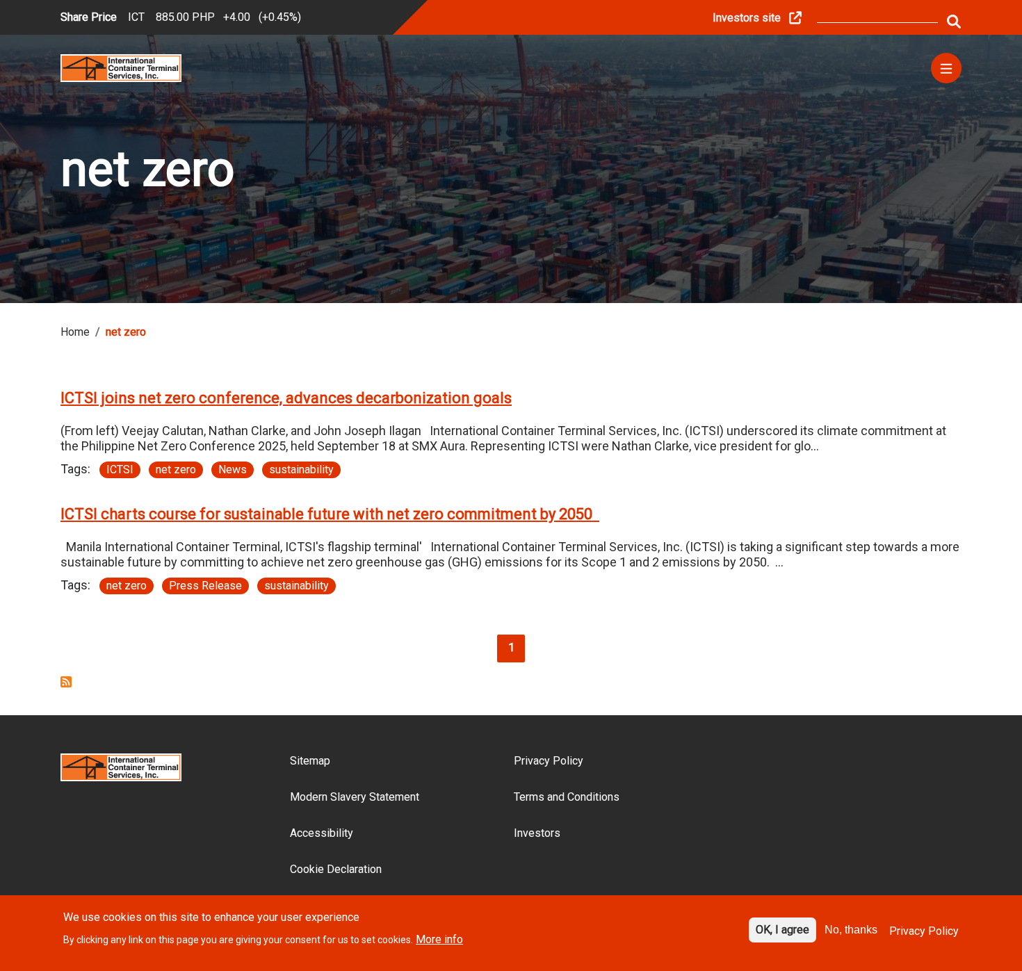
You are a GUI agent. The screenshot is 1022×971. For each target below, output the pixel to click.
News (232, 469)
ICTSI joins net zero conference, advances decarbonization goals (286, 398)
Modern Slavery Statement (354, 796)
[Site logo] (120, 67)
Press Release (205, 585)
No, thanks (851, 930)
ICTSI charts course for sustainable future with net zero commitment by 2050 (329, 514)
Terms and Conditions (566, 796)
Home (75, 331)
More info (439, 938)
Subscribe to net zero (66, 681)
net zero (176, 469)
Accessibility (321, 833)
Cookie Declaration (336, 869)
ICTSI (119, 469)
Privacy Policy (548, 760)
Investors (537, 833)
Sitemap (310, 760)
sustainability (301, 469)
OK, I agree (782, 929)
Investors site (747, 17)
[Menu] (946, 68)
